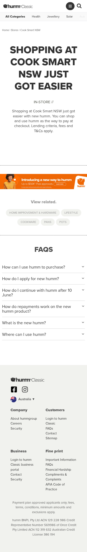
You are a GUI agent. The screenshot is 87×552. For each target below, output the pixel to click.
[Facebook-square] (14, 389)
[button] (43, 399)
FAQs (49, 428)
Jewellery (53, 17)
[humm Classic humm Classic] (18, 6)
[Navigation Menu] (70, 6)
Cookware (28, 222)
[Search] (79, 6)
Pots (63, 222)
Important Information (61, 459)
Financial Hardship (58, 469)
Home (5, 30)
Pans (47, 222)
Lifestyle (71, 212)
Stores (14, 30)
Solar (69, 17)
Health (36, 17)
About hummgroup (24, 418)
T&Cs (38, 131)
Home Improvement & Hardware (32, 212)
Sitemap (51, 438)
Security (16, 428)
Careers (16, 423)
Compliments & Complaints (56, 477)
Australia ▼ (26, 399)
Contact (51, 433)
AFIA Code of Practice (55, 487)
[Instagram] (25, 389)
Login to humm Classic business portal (22, 464)
